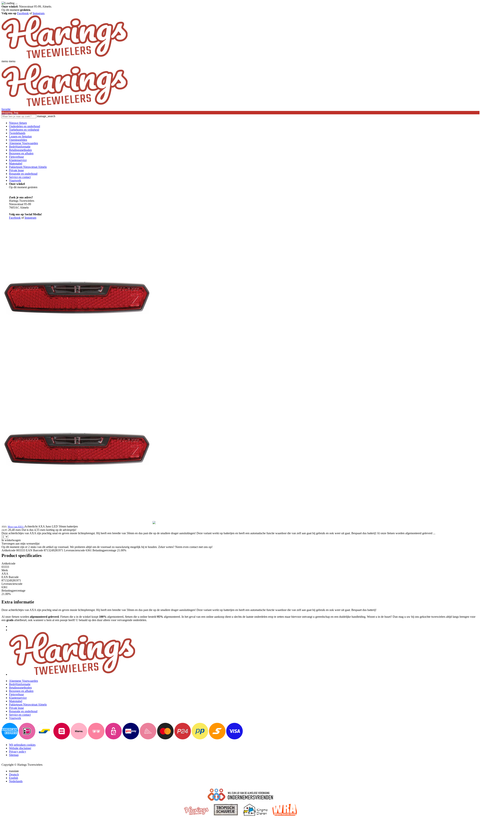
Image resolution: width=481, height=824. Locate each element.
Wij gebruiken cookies (22, 744)
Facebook (23, 13)
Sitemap (14, 754)
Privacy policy (17, 751)
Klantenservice (18, 160)
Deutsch (14, 774)
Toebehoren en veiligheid (24, 129)
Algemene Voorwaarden (23, 143)
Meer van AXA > (16, 526)
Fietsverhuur (16, 156)
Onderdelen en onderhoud (24, 126)
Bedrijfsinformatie (19, 146)
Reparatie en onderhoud (23, 173)
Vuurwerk (15, 180)
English (13, 777)
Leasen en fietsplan (20, 136)
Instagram (38, 13)
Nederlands (16, 781)
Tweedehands (17, 133)
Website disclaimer (20, 748)
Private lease (16, 170)
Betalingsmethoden (20, 150)
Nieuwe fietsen (18, 122)
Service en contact (20, 177)
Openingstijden (18, 139)
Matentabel (15, 163)
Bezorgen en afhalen (21, 153)
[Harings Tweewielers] (65, 57)
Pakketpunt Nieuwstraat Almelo (28, 166)
